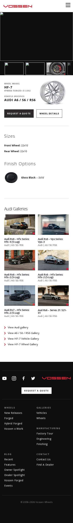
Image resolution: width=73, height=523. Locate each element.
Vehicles (41, 412)
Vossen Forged (13, 480)
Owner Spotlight (14, 469)
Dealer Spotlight (14, 475)
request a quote (36, 390)
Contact (43, 454)
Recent (8, 459)
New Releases (13, 412)
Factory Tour (44, 433)
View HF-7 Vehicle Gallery (23, 338)
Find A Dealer (45, 464)
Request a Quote (19, 113)
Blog (8, 454)
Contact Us (43, 459)
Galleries (43, 407)
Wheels (9, 407)
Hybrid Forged (13, 423)
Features (9, 464)
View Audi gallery (18, 327)
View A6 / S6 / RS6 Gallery (24, 333)
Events (8, 485)
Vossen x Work (13, 428)
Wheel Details (49, 113)
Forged (8, 418)
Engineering (43, 438)
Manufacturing (48, 428)
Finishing (42, 444)
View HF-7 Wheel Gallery (23, 344)
